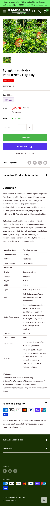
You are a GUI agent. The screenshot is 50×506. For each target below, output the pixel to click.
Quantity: (6, 127)
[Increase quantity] (29, 127)
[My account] (39, 11)
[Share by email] (45, 163)
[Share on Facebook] (29, 163)
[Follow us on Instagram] (15, 471)
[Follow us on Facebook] (5, 471)
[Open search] (33, 11)
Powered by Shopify (9, 500)
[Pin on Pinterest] (35, 163)
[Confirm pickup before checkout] (25, 149)
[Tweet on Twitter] (40, 163)
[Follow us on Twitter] (10, 471)
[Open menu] (4, 11)
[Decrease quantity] (15, 127)
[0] (45, 11)
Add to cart (25, 137)
